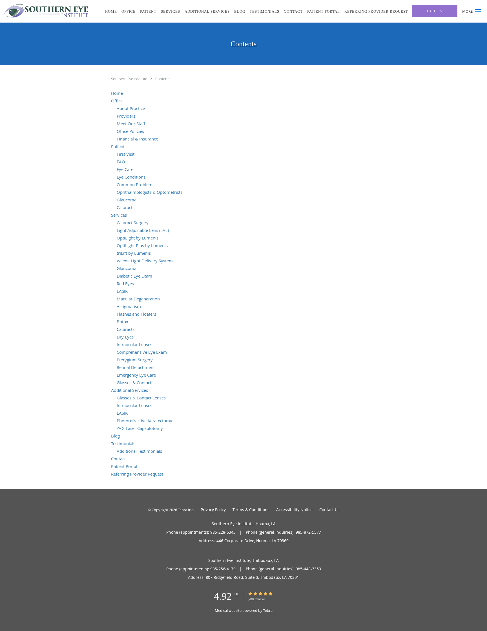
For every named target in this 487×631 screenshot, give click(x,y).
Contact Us (329, 509)
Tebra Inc (185, 509)
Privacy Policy (213, 509)
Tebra (268, 610)
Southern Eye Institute (129, 78)
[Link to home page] (44, 10)
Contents (162, 78)
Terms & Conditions (251, 509)
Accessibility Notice (294, 509)
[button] (478, 11)
